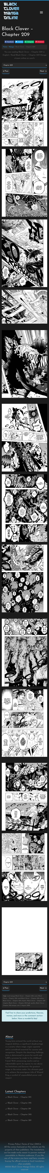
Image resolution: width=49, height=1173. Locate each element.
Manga (11, 47)
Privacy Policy (14, 1144)
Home (5, 47)
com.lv (32, 58)
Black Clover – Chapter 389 (19, 1120)
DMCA (38, 1144)
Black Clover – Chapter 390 (20, 1115)
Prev (6, 71)
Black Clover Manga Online (23, 1167)
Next (42, 71)
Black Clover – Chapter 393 (19, 1097)
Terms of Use (27, 1144)
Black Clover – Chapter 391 (19, 1109)
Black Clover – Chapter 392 (19, 1103)
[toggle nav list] (41, 12)
